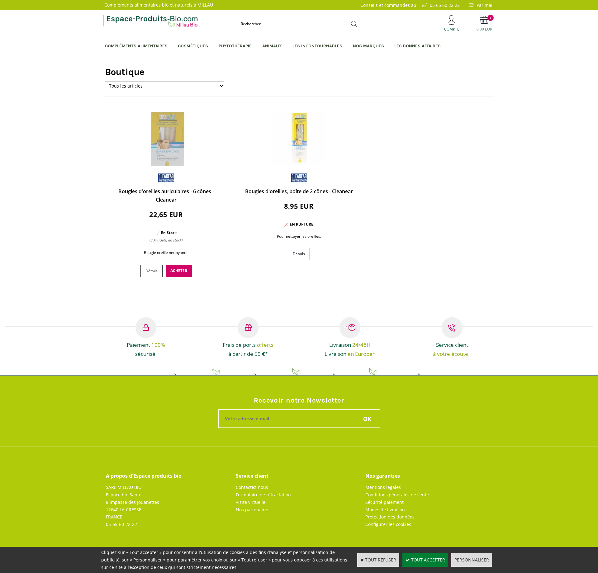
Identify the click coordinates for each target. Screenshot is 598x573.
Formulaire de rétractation (263, 495)
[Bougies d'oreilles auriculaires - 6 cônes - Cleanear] (166, 164)
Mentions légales (383, 487)
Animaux (272, 46)
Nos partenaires (252, 510)
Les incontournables (317, 46)
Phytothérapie (235, 46)
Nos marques (368, 46)
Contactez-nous (252, 487)
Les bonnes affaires (417, 46)
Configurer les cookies (388, 524)
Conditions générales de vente (397, 495)
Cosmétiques (193, 46)
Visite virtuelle (250, 502)
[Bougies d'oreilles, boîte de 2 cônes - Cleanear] (299, 164)
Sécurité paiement (384, 502)
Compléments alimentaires (136, 46)
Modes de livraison (385, 510)
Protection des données (390, 517)
